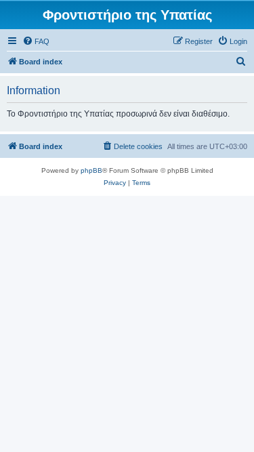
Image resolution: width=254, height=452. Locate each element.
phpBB (91, 170)
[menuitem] (35, 41)
